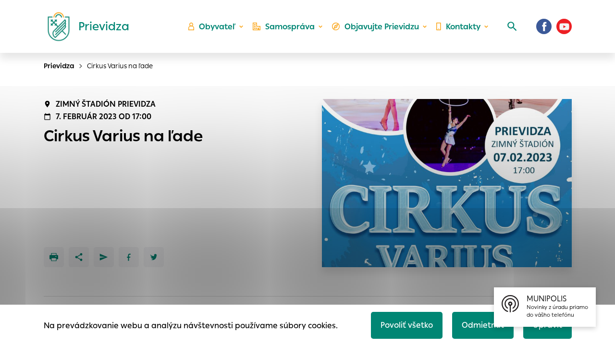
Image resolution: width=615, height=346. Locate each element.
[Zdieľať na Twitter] (154, 257)
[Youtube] (564, 26)
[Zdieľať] (79, 257)
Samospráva (290, 27)
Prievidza (59, 66)
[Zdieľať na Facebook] (129, 257)
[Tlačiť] (54, 257)
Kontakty (463, 27)
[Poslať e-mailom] (104, 257)
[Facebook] (544, 26)
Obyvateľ (217, 27)
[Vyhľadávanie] (512, 26)
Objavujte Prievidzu (381, 27)
